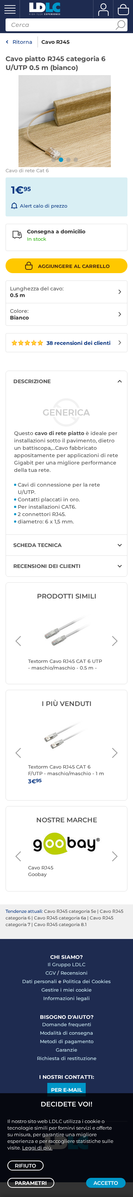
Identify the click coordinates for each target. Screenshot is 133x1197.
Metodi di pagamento (66, 1041)
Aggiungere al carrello (74, 266)
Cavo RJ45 (55, 42)
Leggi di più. (37, 1148)
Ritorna (22, 42)
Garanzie (66, 1050)
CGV (50, 973)
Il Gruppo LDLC (66, 964)
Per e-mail (66, 1090)
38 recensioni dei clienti (77, 343)
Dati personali (39, 981)
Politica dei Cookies (87, 981)
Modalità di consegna (66, 1033)
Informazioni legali (66, 998)
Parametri (31, 1183)
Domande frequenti (66, 1024)
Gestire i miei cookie (66, 990)
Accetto (105, 1183)
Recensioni (74, 973)
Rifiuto (25, 1165)
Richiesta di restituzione (66, 1058)
